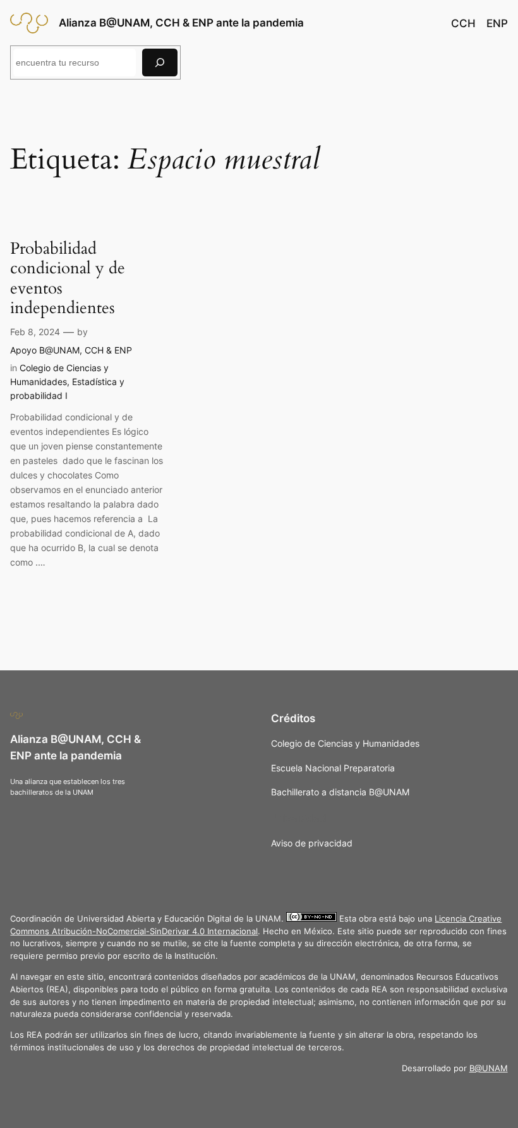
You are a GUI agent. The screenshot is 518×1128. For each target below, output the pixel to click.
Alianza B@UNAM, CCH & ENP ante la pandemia (181, 22)
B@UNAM (488, 1068)
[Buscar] (160, 62)
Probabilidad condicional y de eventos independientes (67, 278)
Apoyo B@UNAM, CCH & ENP (71, 350)
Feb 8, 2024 (35, 331)
